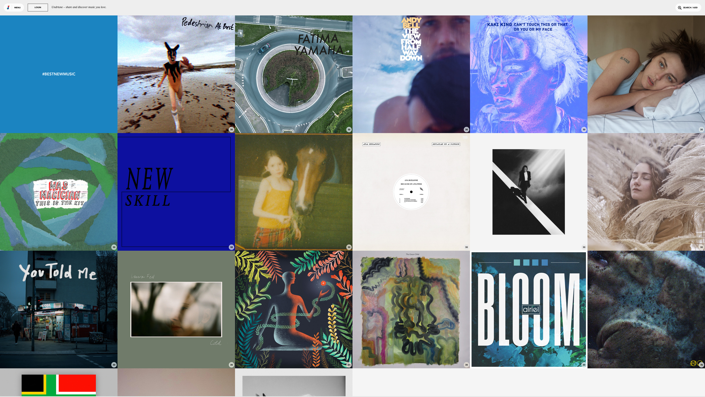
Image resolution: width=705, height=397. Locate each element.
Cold (176, 358)
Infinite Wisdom (529, 241)
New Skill (176, 241)
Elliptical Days (294, 358)
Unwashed (294, 123)
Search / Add (690, 8)
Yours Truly (294, 241)
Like (152, 74)
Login (38, 8)
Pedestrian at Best (176, 123)
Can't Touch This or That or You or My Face (529, 123)
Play (176, 74)
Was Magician (58, 241)
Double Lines (411, 358)
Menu (17, 8)
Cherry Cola (411, 123)
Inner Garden (646, 241)
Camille (411, 241)
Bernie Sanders (646, 358)
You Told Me (59, 358)
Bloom (529, 358)
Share (201, 74)
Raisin (646, 123)
